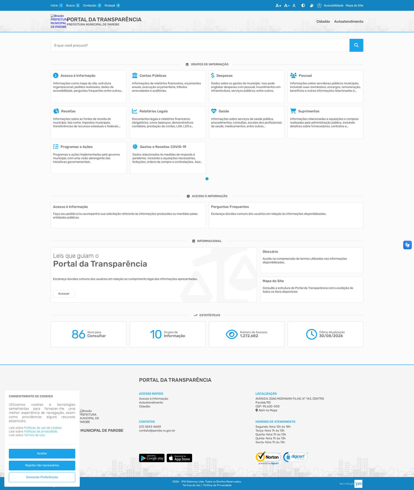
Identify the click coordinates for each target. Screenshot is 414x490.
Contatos (147, 422)
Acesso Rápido (151, 394)
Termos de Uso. (34, 435)
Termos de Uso (192, 485)
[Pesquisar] (356, 45)
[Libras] (311, 5)
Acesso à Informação (153, 398)
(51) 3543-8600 (150, 427)
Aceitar (42, 453)
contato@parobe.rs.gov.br (157, 430)
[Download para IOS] (179, 461)
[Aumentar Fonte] (278, 5)
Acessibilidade (333, 5)
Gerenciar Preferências (42, 477)
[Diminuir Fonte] (287, 5)
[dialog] (42, 438)
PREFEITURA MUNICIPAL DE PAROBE (93, 24)
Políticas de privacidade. (41, 431)
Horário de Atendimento (275, 422)
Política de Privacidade (217, 485)
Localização (266, 394)
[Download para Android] (152, 461)
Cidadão (323, 21)
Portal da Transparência (104, 19)
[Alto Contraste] (303, 5)
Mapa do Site (354, 5)
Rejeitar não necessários (42, 465)
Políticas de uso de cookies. (43, 428)
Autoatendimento (348, 21)
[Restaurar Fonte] (295, 5)
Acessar (63, 293)
